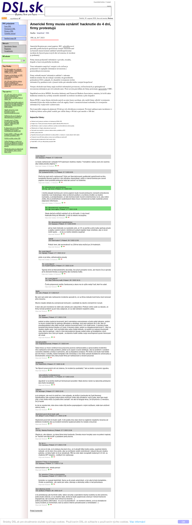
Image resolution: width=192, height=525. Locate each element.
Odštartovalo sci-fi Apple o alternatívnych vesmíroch (13, 116)
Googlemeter (8, 51)
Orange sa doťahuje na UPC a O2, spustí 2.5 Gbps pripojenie (13, 76)
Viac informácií (137, 521)
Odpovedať (38, 166)
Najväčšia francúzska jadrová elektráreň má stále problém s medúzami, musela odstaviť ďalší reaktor (13, 104)
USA (47, 33)
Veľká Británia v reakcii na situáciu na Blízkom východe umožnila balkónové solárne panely (13, 144)
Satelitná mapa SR (10, 38)
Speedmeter (8, 46)
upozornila (102, 89)
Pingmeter (7, 48)
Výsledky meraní (9, 33)
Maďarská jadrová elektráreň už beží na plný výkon (43, 139)
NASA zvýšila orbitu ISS (12, 138)
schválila (66, 46)
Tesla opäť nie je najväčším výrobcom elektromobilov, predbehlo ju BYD (48, 130)
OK (183, 521)
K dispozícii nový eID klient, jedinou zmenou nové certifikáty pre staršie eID (13, 129)
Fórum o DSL (8, 31)
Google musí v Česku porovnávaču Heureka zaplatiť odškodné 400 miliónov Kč (11, 123)
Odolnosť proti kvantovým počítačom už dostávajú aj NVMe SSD (46, 121)
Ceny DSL (7, 26)
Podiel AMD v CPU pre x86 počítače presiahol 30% (13, 134)
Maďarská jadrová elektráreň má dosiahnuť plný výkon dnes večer (13, 150)
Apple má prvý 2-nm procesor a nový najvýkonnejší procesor (12, 111)
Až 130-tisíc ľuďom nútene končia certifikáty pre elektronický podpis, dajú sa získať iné (13, 84)
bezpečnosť (40, 33)
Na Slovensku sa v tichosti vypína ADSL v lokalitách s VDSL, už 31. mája (13, 70)
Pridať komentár (36, 511)
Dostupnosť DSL (9, 28)
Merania (14, 46)
